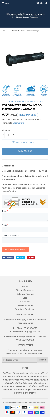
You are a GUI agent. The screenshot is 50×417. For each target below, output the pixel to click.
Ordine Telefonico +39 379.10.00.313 (25, 101)
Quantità (6, 130)
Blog (25, 298)
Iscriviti (42, 360)
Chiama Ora (18, 123)
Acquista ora (25, 151)
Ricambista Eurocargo (18, 402)
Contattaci (25, 301)
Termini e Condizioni (25, 309)
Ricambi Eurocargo (25, 290)
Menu (7, 3)
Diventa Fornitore (25, 305)
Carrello (44, 3)
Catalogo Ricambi (25, 294)
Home (4, 31)
